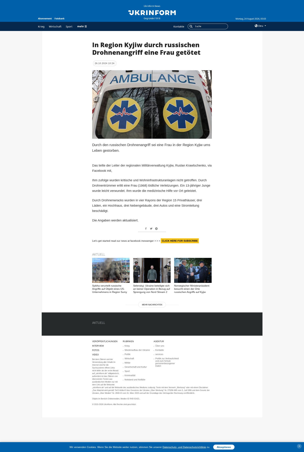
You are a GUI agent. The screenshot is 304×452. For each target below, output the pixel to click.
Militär (127, 363)
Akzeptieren (224, 447)
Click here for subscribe (180, 240)
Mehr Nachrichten (152, 305)
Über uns (159, 346)
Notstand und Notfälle (135, 379)
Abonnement (45, 18)
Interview (98, 346)
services (159, 354)
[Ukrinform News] (152, 12)
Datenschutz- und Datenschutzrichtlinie (184, 447)
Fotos (95, 350)
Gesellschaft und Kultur (136, 367)
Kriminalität (130, 375)
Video (95, 354)
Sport (69, 26)
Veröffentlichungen (105, 341)
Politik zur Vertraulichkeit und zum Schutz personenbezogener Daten (167, 362)
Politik (127, 354)
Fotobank (59, 18)
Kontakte (178, 26)
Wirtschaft (55, 26)
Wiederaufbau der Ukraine (137, 350)
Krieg (41, 26)
